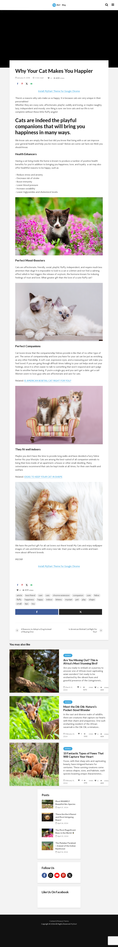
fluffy (19, 599)
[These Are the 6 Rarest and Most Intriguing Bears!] (47, 817)
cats (48, 595)
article (19, 595)
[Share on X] (26, 83)
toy (33, 603)
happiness (29, 599)
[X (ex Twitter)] (69, 875)
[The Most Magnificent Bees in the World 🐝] (47, 832)
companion (78, 595)
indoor (49, 599)
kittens (59, 599)
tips (26, 603)
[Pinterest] (63, 875)
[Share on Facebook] (17, 83)
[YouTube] (57, 875)
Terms (66, 921)
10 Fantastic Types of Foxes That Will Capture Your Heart (83, 755)
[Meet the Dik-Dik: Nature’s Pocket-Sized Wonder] (34, 717)
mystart (68, 599)
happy (40, 599)
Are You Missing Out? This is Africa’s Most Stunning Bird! (80, 662)
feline (96, 595)
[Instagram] (50, 875)
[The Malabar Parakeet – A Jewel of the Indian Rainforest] (47, 845)
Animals (68, 655)
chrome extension (61, 595)
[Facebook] (44, 875)
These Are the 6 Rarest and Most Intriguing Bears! (65, 817)
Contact (53, 921)
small (19, 603)
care (40, 595)
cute (89, 595)
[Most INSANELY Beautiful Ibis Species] (47, 804)
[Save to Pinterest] (22, 83)
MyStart (74, 924)
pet (77, 599)
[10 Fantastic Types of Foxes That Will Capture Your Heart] (34, 764)
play (84, 599)
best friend (30, 595)
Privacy (59, 921)
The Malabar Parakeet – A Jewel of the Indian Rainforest (65, 846)
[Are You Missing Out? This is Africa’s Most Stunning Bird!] (34, 670)
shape (92, 599)
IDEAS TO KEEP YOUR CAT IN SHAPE (43, 476)
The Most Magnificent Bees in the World (65, 831)
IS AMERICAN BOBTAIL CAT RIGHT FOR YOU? (47, 380)
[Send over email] (31, 83)
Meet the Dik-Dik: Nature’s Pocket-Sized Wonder (80, 708)
